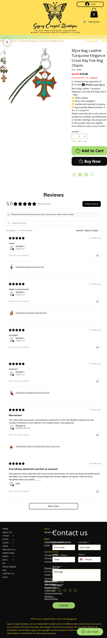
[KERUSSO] (13, 556)
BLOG (5, 577)
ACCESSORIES (6, 539)
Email (55, 554)
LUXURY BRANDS (6, 542)
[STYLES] (13, 535)
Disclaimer (48, 596)
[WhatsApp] (74, 174)
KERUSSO (6, 556)
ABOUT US (7, 532)
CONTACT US (8, 573)
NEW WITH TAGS (9, 549)
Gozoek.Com (71, 619)
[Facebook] (80, 174)
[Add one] (84, 136)
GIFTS (5, 560)
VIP (3, 563)
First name (57, 542)
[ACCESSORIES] (13, 539)
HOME (5, 529)
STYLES (5, 535)
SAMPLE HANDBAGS (9, 553)
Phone (81, 554)
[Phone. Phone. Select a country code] (82, 559)
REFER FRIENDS (9, 567)
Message (57, 566)
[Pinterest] (86, 174)
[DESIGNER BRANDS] (13, 546)
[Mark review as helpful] (97, 255)
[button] (94, 12)
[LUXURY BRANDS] (13, 542)
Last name (83, 542)
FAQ (4, 570)
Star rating (56, 585)
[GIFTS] (13, 560)
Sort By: (80, 230)
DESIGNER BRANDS (6, 546)
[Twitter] (92, 174)
